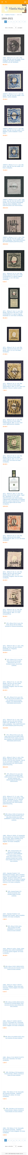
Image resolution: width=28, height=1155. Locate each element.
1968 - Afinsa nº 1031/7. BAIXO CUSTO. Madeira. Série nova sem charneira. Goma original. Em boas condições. (13, 987)
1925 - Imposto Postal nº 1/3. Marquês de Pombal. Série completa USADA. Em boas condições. (13, 915)
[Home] (14, 9)
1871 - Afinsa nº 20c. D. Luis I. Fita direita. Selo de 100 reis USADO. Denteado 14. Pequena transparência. (13, 648)
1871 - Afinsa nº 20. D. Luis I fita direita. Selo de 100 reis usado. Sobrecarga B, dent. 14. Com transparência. (12, 612)
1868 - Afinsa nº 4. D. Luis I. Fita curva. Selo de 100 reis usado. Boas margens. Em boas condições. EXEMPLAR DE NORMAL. (13, 60)
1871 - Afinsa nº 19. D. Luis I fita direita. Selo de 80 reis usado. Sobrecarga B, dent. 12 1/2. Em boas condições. (14, 538)
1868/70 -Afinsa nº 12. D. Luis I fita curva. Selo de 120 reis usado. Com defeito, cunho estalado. (13, 95)
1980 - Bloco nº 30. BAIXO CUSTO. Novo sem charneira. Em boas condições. (13, 1059)
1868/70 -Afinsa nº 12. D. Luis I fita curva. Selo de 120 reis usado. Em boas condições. (13, 166)
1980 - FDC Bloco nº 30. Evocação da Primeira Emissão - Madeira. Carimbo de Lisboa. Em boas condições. (13, 1094)
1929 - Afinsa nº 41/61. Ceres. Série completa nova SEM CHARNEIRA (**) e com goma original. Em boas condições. (13, 951)
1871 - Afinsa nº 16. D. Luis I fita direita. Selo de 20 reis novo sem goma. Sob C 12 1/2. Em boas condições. (12, 349)
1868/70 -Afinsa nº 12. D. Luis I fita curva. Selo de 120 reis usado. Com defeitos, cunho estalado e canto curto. (13, 131)
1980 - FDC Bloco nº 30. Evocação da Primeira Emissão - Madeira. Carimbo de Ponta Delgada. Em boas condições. (14, 1130)
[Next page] (14, 24)
